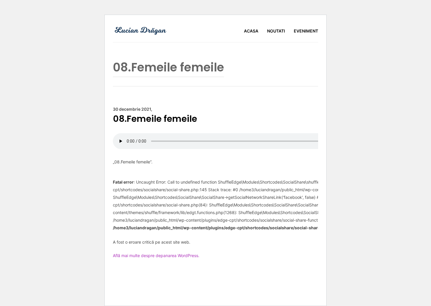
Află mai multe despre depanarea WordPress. (156, 255)
